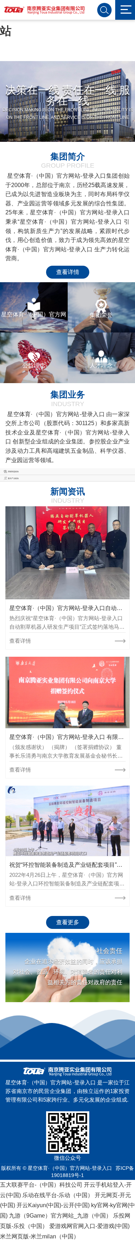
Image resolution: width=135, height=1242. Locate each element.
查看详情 (67, 272)
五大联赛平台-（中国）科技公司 (41, 1185)
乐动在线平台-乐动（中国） (57, 1195)
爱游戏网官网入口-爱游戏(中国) (89, 1226)
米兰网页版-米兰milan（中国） (39, 1236)
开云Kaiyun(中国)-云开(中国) (53, 1205)
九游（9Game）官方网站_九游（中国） (60, 1216)
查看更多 (67, 922)
